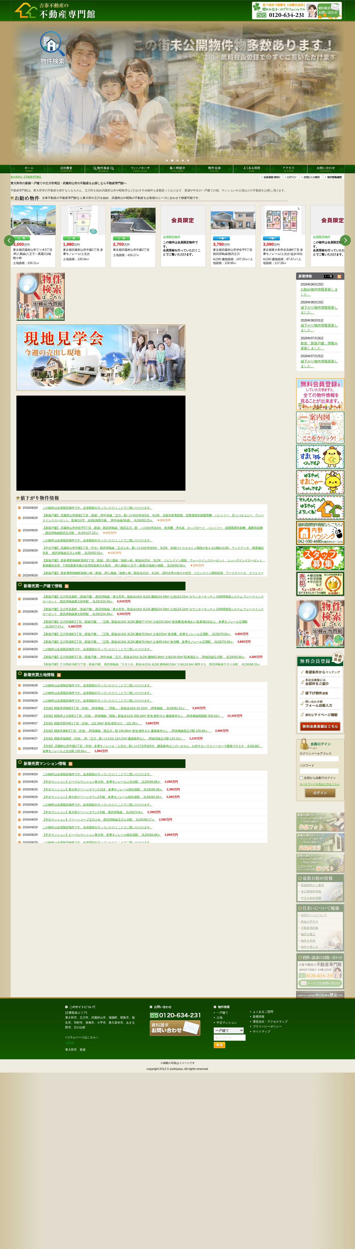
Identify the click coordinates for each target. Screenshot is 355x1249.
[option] (29, 236)
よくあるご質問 (263, 1011)
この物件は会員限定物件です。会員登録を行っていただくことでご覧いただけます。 (98, 507)
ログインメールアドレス (316, 753)
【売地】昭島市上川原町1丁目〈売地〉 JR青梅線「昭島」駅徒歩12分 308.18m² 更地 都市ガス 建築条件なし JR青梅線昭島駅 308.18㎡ (133, 716)
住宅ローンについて (314, 907)
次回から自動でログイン (320, 778)
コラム (69, 1042)
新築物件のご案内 (312, 877)
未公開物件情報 (311, 884)
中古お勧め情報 (311, 890)
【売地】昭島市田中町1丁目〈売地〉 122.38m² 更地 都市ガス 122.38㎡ (92, 723)
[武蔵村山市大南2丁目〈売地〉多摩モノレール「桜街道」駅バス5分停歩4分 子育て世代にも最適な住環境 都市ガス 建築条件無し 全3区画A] (279, 220)
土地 (219, 1017)
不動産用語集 (309, 920)
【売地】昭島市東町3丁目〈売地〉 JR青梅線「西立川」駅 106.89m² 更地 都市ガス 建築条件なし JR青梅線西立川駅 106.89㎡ (127, 731)
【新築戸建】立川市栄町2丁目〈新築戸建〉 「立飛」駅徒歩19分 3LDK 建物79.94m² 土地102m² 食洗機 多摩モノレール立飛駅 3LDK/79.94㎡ (137, 634)
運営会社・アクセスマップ (270, 1021)
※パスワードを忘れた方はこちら (320, 784)
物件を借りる (309, 939)
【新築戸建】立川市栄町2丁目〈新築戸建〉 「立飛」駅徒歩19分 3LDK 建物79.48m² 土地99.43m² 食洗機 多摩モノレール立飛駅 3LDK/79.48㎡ (138, 641)
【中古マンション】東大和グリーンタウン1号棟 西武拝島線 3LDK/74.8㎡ (93, 812)
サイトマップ (261, 1031)
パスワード (307, 766)
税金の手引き (309, 914)
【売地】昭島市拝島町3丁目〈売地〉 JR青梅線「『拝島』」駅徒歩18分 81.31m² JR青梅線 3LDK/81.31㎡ (116, 708)
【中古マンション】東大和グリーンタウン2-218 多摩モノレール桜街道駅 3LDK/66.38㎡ (103, 789)
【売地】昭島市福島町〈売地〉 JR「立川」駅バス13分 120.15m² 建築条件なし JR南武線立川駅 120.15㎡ (114, 738)
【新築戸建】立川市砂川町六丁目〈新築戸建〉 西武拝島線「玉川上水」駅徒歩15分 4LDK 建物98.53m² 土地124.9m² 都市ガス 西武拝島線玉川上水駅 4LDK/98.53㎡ (152, 664)
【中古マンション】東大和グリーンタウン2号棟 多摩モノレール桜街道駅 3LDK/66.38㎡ (103, 797)
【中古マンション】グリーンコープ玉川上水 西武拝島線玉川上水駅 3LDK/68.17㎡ (99, 819)
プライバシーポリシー (267, 1026)
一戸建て (222, 1012)
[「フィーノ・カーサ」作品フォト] (320, 814)
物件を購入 (308, 926)
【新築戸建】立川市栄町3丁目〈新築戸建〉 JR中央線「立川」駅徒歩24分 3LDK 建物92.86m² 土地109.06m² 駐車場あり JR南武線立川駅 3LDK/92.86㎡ (144, 657)
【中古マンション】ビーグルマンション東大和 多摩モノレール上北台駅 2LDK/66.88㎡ (102, 781)
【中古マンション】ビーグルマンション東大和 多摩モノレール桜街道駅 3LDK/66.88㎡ (102, 835)
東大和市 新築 (75, 1049)
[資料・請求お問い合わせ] (320, 963)
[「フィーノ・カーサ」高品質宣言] (320, 834)
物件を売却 (308, 933)
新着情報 (258, 1016)
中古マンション (227, 1022)
